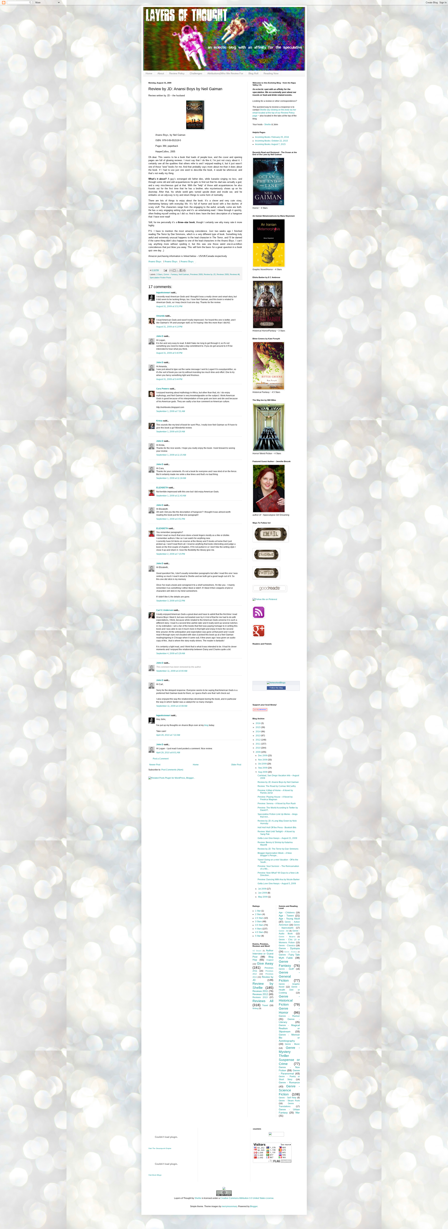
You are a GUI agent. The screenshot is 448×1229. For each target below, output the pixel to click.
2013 (258, 735)
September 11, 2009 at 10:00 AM (171, 671)
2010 (258, 748)
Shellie (267, 124)
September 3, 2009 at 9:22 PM (170, 601)
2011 (258, 744)
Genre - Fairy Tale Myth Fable (289, 956)
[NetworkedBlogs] (276, 682)
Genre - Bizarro (287, 937)
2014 (258, 731)
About (161, 73)
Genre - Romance (289, 1082)
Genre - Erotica (290, 952)
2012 (258, 740)
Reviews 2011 (260, 991)
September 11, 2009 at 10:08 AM (171, 706)
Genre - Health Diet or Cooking (289, 990)
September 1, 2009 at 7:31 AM (170, 411)
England (270, 960)
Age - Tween (286, 915)
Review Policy (176, 73)
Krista (159, 421)
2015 (258, 727)
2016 (258, 723)
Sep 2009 (263, 768)
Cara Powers (162, 388)
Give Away (265, 963)
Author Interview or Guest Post (263, 953)
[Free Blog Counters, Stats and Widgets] (224, 1189)
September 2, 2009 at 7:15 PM (170, 554)
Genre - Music (292, 1044)
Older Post (236, 764)
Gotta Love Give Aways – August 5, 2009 (277, 883)
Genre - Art (284, 931)
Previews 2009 (196, 274)
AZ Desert (257, 951)
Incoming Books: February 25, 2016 (272, 137)
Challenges (196, 73)
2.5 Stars (259, 918)
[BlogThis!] (174, 270)
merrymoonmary (229, 1206)
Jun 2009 (263, 893)
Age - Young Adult (289, 918)
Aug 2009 (263, 772)
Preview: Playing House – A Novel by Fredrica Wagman (275, 798)
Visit (159, 1148)
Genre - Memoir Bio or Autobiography (289, 1037)
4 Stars (258, 928)
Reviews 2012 (260, 994)
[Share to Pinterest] (184, 270)
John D (159, 336)
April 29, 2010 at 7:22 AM (168, 735)
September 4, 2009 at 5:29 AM (170, 653)
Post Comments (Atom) (172, 769)
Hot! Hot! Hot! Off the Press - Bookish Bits (277, 827)
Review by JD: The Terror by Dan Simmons (278, 849)
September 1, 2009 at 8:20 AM (170, 431)
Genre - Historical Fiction (289, 1000)
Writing (255, 1008)
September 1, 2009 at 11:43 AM (171, 495)
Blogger (253, 1206)
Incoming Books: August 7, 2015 (270, 144)
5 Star (258, 936)
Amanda (160, 316)
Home (149, 73)
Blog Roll (253, 73)
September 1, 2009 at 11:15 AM (171, 455)
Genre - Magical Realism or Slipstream (289, 1028)
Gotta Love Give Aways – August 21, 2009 (277, 838)
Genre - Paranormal (289, 1072)
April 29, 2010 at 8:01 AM (168, 752)
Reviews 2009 (223, 274)
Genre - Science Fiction (289, 1090)
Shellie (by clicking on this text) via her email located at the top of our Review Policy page (274, 113)
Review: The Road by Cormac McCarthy (277, 786)
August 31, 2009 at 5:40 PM (169, 353)
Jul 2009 (262, 889)
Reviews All (234, 274)
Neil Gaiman (184, 274)
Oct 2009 (262, 764)
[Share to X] (177, 270)
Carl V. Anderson (164, 610)
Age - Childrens (287, 912)
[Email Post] (165, 270)
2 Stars (258, 914)
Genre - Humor (289, 1016)
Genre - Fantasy (171, 274)
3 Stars (159, 274)
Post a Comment (161, 758)
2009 (258, 752)
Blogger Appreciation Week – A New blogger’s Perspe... (275, 854)
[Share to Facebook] (181, 270)
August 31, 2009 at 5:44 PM (169, 379)
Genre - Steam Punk (289, 1100)
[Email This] (171, 270)
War (297, 1112)
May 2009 (263, 897)
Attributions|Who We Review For (225, 73)
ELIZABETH (162, 487)
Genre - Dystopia (289, 948)
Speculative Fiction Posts (160, 277)
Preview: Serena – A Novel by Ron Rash (277, 803)
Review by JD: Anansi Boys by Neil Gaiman (278, 782)
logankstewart (163, 292)
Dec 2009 (263, 755)
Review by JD (210, 274)
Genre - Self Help (287, 1097)
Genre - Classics (287, 945)
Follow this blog (276, 688)
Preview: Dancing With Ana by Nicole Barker (279, 879)
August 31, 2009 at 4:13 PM (169, 327)
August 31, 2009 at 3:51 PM (169, 306)
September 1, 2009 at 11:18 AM (171, 478)
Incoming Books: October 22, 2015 (271, 141)
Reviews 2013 (260, 997)
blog (206, 725)
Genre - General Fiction (289, 976)
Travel (265, 1005)
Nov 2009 (263, 760)
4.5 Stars (259, 932)
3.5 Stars (259, 925)
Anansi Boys (154, 261)
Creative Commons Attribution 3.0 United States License (247, 1198)
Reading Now (271, 73)
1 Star (258, 911)
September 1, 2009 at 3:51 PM (170, 519)
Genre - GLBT (286, 969)
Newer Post (154, 764)
